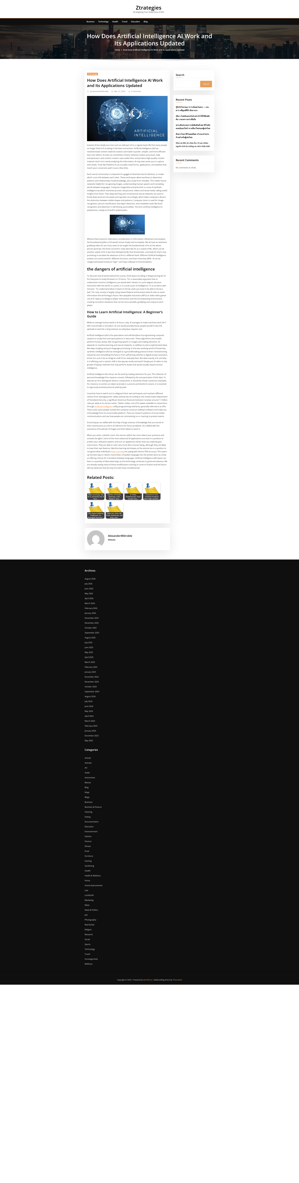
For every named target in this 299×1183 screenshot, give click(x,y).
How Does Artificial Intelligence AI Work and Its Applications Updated (153, 50)
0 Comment (136, 91)
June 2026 (89, 588)
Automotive (90, 777)
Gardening (89, 866)
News (87, 905)
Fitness (88, 846)
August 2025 (90, 637)
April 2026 (89, 598)
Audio (87, 772)
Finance (88, 841)
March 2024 (90, 721)
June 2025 (89, 647)
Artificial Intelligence (104, 406)
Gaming (88, 861)
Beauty (88, 782)
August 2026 (90, 578)
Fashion (88, 836)
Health (115, 21)
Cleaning (88, 812)
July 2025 (88, 642)
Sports (88, 944)
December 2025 (92, 618)
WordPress (147, 980)
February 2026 (91, 608)
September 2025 (92, 632)
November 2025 (92, 623)
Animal (88, 758)
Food (87, 851)
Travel (124, 21)
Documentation (92, 821)
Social (87, 939)
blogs (87, 792)
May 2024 (89, 711)
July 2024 (88, 701)
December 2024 (92, 677)
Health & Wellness (93, 875)
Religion (88, 929)
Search (180, 75)
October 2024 (91, 686)
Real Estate (89, 924)
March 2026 (90, 603)
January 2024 (90, 730)
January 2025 (90, 672)
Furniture (89, 856)
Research (89, 934)
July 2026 (88, 583)
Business (90, 21)
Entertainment (91, 831)
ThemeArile (177, 980)
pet (86, 915)
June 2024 (89, 706)
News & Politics (91, 910)
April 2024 (89, 716)
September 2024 (92, 691)
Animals (88, 763)
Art (86, 767)
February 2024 (91, 726)
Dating (88, 817)
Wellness (89, 964)
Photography (90, 919)
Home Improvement (94, 885)
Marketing (89, 900)
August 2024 (90, 696)
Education (135, 21)
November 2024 (92, 681)
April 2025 (89, 657)
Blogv (87, 797)
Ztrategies (148, 7)
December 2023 (92, 735)
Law (86, 890)
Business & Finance (93, 807)
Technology (103, 21)
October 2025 (91, 628)
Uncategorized (91, 959)
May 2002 (89, 740)
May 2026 (89, 593)
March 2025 (90, 662)
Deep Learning (117, 451)
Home (117, 50)
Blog (146, 21)
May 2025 (89, 652)
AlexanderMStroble (99, 91)
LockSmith (89, 895)
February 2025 (91, 667)
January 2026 (90, 613)
